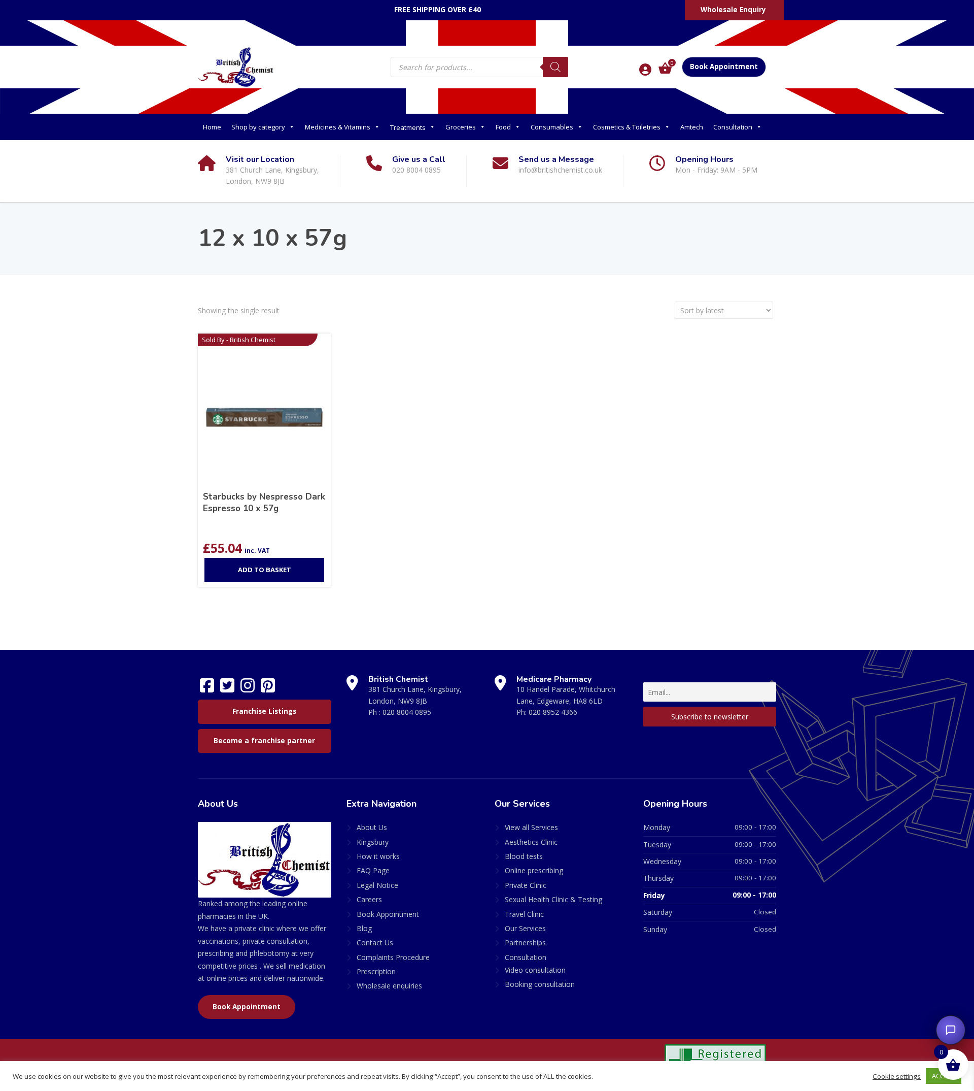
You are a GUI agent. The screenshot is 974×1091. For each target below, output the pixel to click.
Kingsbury (373, 842)
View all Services (531, 827)
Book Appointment (724, 66)
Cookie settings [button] (897, 1076)
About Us (372, 827)
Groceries (460, 126)
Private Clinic (525, 885)
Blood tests (524, 856)
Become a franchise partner (264, 740)
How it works (378, 856)
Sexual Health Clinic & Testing (553, 899)
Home (212, 126)
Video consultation (535, 970)
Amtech (691, 126)
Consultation (732, 126)
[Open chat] (950, 1030)
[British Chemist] (236, 66)
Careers (369, 899)
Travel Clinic (524, 914)
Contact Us (375, 942)
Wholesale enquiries (389, 985)
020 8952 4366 (553, 712)
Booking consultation (540, 984)
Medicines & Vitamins (337, 126)
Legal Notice (377, 885)
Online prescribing (534, 870)
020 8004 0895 (406, 712)
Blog (364, 928)
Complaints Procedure (393, 957)
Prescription (376, 971)
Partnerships (525, 942)
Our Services (525, 928)
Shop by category (258, 126)
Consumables (552, 126)
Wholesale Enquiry (733, 9)
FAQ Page (373, 870)
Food (503, 126)
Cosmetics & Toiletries (626, 126)
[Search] (555, 67)
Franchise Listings (264, 711)
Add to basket (264, 569)
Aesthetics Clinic (531, 842)
